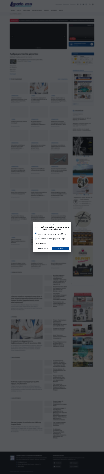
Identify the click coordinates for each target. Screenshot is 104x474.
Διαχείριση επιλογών (43, 248)
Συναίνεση (61, 248)
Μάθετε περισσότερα (40, 243)
